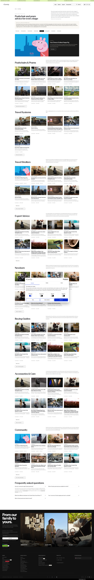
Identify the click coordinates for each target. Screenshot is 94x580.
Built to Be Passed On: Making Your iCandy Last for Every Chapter (38, 99)
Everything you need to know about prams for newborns (71, 198)
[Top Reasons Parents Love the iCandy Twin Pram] (22, 71)
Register (10, 538)
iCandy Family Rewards (6, 559)
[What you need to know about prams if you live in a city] (71, 121)
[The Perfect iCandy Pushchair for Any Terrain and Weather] (71, 91)
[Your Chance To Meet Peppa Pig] (32, 45)
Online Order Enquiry (23, 562)
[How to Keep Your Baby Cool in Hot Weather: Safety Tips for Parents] (38, 71)
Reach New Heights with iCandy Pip (22, 147)
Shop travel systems (19, 154)
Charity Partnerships (5, 562)
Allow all (61, 299)
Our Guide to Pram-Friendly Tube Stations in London (70, 232)
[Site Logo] (6, 4)
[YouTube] (89, 577)
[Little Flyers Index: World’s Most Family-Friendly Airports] (55, 244)
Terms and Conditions (23, 571)
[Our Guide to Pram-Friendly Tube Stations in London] (71, 224)
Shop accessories (18, 422)
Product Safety (22, 558)
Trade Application (5, 569)
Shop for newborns (19, 311)
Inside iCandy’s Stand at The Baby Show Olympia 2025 (54, 466)
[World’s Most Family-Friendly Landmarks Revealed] (22, 121)
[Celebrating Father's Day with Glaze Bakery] (38, 438)
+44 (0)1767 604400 (60, 562)
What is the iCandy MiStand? (37, 303)
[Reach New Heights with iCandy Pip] (22, 140)
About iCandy (4, 557)
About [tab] (62, 282)
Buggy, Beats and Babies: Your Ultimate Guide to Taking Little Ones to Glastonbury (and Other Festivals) (38, 252)
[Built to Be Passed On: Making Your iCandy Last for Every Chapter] (38, 91)
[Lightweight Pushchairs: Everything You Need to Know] (55, 171)
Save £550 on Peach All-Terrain (50, 0)
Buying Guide (68, 4)
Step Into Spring (34, 128)
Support (63, 4)
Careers (5, 561)
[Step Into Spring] (38, 121)
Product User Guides (23, 566)
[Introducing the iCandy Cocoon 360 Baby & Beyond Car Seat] (38, 382)
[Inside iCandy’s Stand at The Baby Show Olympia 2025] (55, 458)
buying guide (25, 490)
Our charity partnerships (20, 477)
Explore (59, 4)
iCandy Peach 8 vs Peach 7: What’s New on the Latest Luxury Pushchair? (55, 79)
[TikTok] (91, 577)
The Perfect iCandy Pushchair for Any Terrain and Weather (71, 99)
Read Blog (53, 49)
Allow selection (47, 299)
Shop (55, 4)
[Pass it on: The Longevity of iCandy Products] (71, 244)
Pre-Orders (22, 563)
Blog (3, 558)
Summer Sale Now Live (18, 0)
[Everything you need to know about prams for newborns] (71, 190)
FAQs (21, 559)
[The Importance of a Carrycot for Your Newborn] (38, 171)
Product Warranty (23, 567)
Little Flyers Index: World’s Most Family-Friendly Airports (54, 252)
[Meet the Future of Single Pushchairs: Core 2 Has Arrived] (22, 91)
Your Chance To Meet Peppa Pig (59, 42)
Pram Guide (40, 561)
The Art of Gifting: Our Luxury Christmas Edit (53, 232)
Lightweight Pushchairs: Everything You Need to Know (55, 178)
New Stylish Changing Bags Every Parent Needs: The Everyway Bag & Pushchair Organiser (38, 411)
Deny (33, 299)
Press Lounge (22, 570)
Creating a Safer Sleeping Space (54, 303)
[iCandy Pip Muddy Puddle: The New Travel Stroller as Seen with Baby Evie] (55, 121)
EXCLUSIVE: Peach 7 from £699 (34, 0)
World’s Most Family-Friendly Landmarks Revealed (20, 129)
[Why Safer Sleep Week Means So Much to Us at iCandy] (71, 71)
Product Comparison (5, 566)
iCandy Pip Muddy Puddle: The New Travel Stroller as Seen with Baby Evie (55, 129)
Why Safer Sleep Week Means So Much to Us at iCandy (70, 79)
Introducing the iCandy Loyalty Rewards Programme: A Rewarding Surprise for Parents (54, 390)
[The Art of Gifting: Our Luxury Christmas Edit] (55, 224)
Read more (17, 205)
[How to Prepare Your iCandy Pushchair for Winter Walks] (55, 91)
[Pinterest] (87, 577)
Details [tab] (47, 282)
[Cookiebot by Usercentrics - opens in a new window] (63, 279)
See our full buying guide (20, 366)
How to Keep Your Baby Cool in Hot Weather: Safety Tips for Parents (38, 79)
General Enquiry (22, 561)
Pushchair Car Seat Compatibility (45, 565)
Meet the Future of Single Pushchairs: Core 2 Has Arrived (22, 99)
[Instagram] (82, 577)
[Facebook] (85, 577)
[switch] (41, 296)
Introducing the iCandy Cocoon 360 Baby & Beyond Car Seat (38, 390)
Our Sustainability (5, 565)
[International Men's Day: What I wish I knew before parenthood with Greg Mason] (38, 458)
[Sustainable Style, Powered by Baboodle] (22, 458)
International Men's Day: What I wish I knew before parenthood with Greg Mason (38, 466)
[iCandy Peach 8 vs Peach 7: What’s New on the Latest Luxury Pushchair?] (55, 71)
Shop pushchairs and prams (20, 106)
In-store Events (4, 570)
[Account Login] (87, 4)
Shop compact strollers (19, 208)
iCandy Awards (41, 557)
